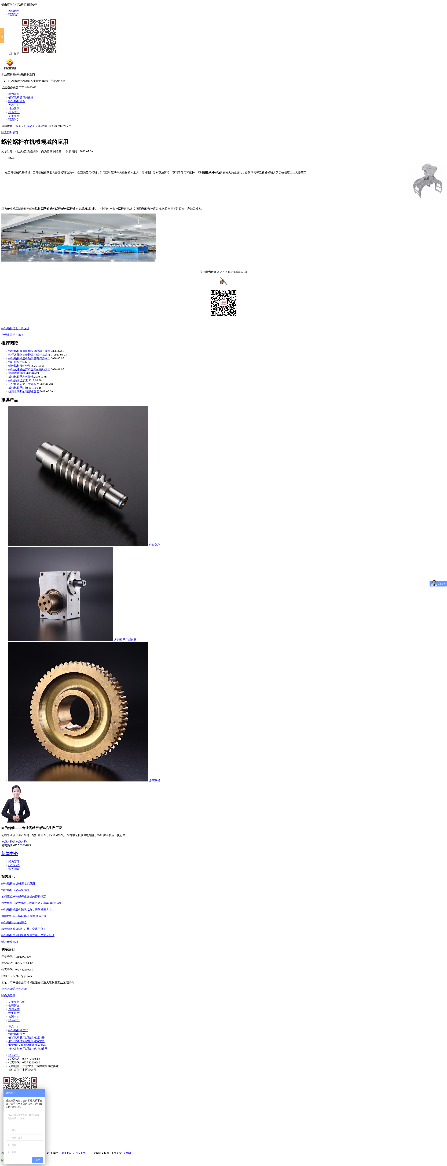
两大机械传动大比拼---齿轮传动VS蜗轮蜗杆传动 (31, 902)
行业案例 (14, 108)
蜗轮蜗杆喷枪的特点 (14, 922)
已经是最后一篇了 (12, 334)
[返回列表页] (9, 132)
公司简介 (14, 1005)
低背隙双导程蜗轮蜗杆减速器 (26, 1037)
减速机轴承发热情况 (21, 376)
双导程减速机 (16, 373)
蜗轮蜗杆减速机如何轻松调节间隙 (29, 351)
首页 (18, 126)
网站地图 (14, 10)
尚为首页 (14, 93)
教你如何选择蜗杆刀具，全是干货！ (23, 928)
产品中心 (14, 104)
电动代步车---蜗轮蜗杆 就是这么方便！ (25, 915)
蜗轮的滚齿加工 (18, 380)
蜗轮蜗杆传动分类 (19, 365)
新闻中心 (9, 853)
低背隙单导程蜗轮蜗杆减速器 (26, 1041)
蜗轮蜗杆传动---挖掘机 (15, 328)
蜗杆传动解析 (9, 941)
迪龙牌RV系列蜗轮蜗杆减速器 (27, 1045)
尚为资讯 (14, 112)
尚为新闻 (14, 861)
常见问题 (14, 868)
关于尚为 (14, 115)
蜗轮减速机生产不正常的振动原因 (29, 369)
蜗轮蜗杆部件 (16, 101)
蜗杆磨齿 (14, 362)
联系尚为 (14, 119)
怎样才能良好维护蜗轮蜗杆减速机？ (30, 354)
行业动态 (29, 126)
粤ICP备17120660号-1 (74, 1152)
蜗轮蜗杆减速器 (18, 1030)
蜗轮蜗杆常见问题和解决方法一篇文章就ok (27, 935)
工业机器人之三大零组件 (23, 384)
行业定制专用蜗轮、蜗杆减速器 (27, 1048)
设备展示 (14, 1012)
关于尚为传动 (16, 1001)
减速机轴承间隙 (18, 387)
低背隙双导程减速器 (21, 97)
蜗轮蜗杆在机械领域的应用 (18, 883)
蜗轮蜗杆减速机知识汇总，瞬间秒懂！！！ (27, 909)
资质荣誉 (14, 1009)
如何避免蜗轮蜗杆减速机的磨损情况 (23, 896)
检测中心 (14, 1016)
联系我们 (14, 14)
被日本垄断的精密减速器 (23, 391)
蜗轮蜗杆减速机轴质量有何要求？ (29, 358)
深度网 (127, 1152)
